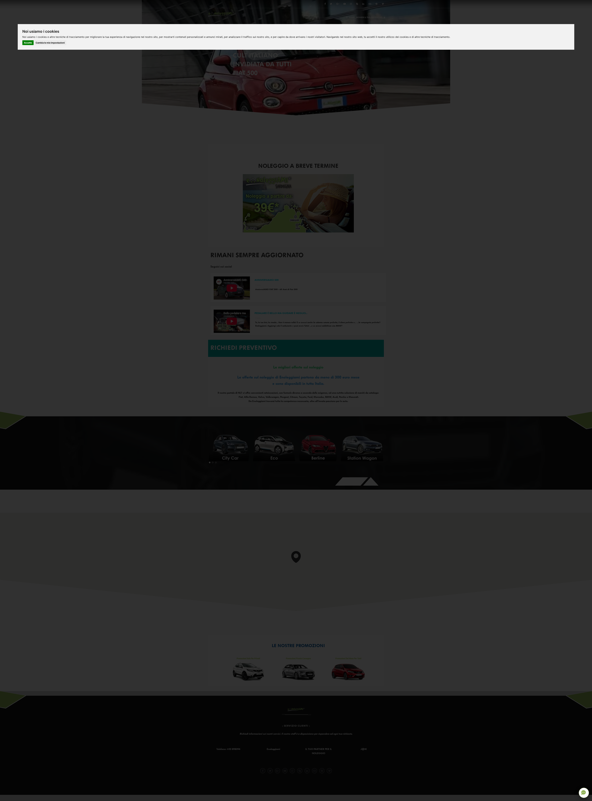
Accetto (28, 42)
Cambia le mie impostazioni (50, 42)
